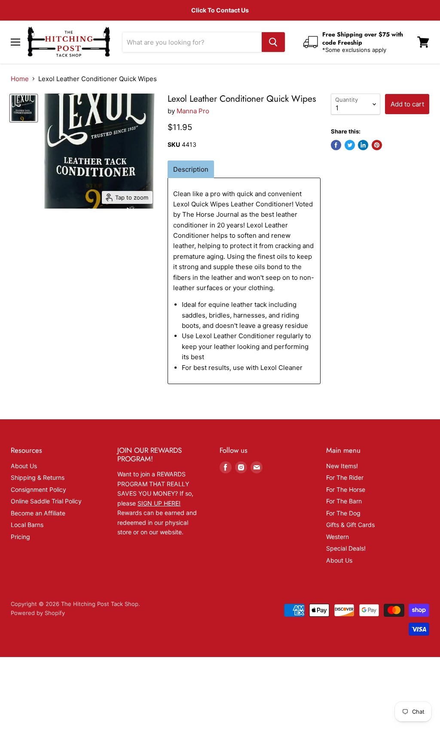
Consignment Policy (38, 489)
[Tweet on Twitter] (350, 145)
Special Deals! (346, 548)
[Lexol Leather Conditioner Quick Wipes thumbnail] (23, 108)
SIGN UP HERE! (159, 503)
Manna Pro (193, 111)
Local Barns (27, 524)
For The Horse (345, 489)
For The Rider (345, 477)
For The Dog (343, 513)
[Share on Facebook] (336, 145)
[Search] (273, 42)
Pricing (20, 536)
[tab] (191, 169)
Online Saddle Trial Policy (46, 501)
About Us (24, 466)
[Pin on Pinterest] (377, 145)
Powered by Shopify (38, 612)
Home (20, 78)
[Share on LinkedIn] (363, 145)
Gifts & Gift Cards (350, 524)
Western (337, 536)
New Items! (342, 466)
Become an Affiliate (38, 513)
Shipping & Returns (37, 477)
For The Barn (344, 501)
